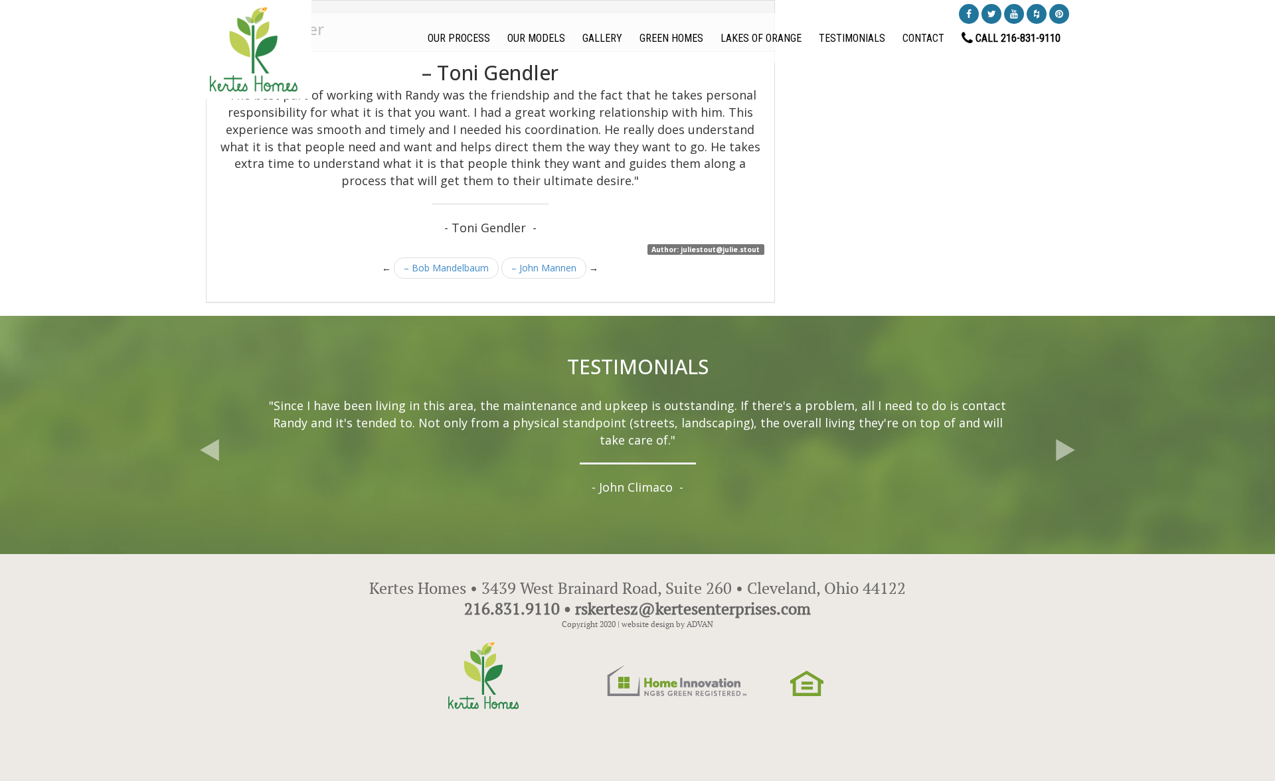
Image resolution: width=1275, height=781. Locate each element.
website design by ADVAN (667, 624)
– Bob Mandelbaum (446, 267)
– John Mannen (543, 267)
